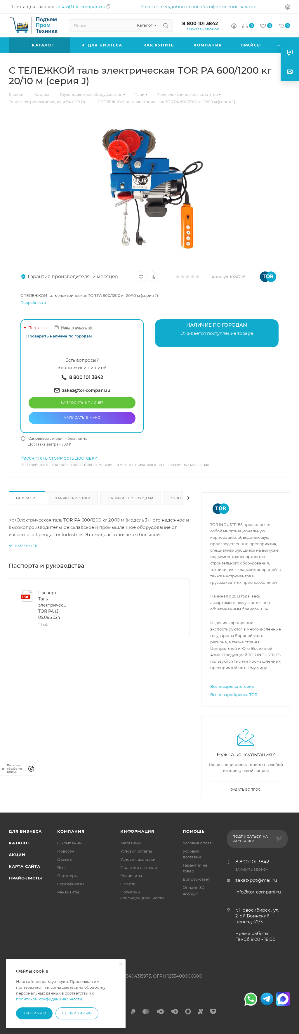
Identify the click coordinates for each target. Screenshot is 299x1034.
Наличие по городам (130, 498)
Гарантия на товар (138, 867)
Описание (27, 498)
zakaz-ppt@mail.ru (256, 880)
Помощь (194, 831)
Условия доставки (138, 859)
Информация (137, 831)
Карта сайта (24, 866)
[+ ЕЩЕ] (280, 45)
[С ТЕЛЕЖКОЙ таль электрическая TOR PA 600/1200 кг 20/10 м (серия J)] (149, 192)
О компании (69, 843)
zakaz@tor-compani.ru (80, 6)
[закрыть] (3, 768)
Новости (65, 851)
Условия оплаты (136, 851)
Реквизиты (68, 892)
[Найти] (166, 25)
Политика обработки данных (14, 768)
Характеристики (72, 498)
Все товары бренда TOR (233, 694)
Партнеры (67, 875)
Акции (17, 854)
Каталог (19, 843)
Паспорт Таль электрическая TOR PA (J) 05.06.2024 (52, 605)
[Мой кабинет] (287, 7)
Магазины (130, 843)
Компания (70, 831)
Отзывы (179, 498)
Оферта (127, 883)
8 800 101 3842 (200, 23)
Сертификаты (70, 883)
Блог (61, 867)
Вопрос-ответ (196, 879)
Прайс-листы (25, 878)
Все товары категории (232, 686)
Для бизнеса (25, 831)
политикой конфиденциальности (49, 999)
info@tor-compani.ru (258, 892)
